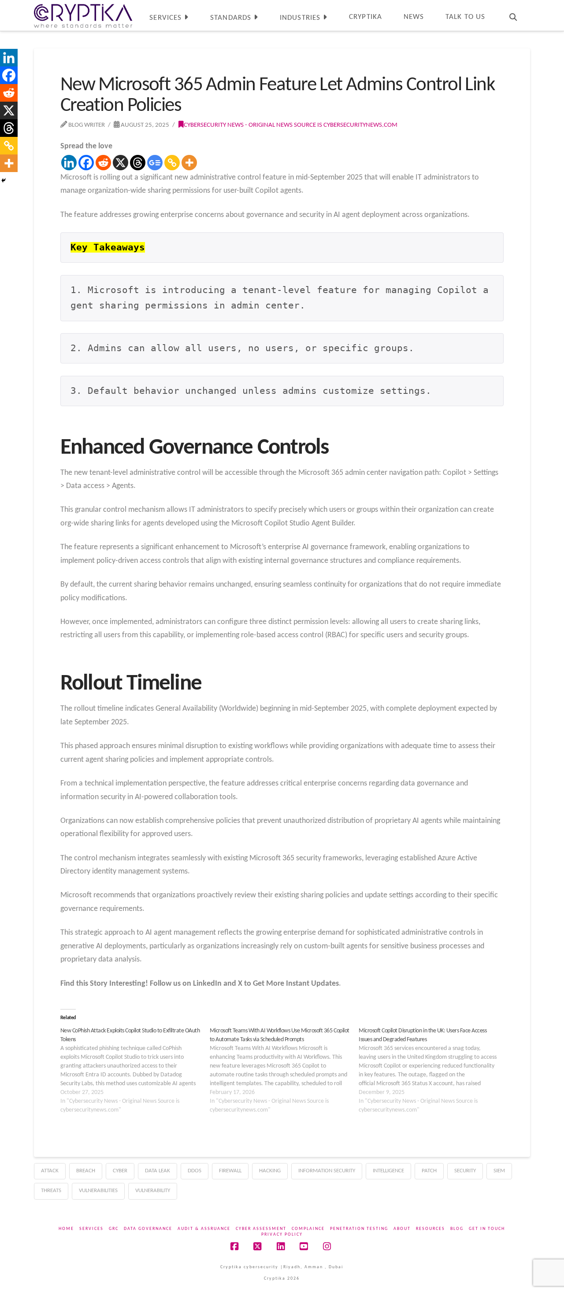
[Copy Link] (172, 162)
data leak (157, 1171)
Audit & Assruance (204, 1228)
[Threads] (137, 162)
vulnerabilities (98, 1190)
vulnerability (152, 1190)
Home (66, 1228)
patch (429, 1171)
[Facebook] (86, 162)
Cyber (120, 1171)
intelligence (388, 1171)
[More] (189, 162)
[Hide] (3, 180)
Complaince (308, 1228)
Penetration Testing (359, 1228)
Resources (430, 1228)
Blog (457, 1228)
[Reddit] (103, 162)
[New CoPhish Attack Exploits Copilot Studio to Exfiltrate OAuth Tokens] (135, 1071)
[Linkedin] (69, 162)
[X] (120, 162)
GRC (114, 1228)
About (402, 1228)
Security (465, 1171)
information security (326, 1171)
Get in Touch (487, 1228)
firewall (230, 1171)
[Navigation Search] (513, 15)
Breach (85, 1171)
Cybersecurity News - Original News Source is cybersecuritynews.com (290, 124)
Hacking (270, 1171)
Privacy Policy (282, 1234)
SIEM (499, 1171)
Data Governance (148, 1228)
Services (91, 1228)
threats (51, 1190)
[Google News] (155, 162)
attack (50, 1171)
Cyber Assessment (261, 1228)
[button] (555, 8)
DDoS (194, 1171)
